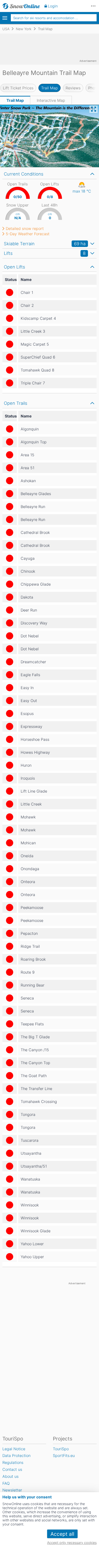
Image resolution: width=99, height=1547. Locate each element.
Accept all (62, 1534)
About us (10, 1476)
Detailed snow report (25, 228)
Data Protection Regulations (16, 1459)
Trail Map (49, 88)
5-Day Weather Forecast (28, 234)
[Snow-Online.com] (21, 6)
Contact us (12, 1469)
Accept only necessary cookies (72, 1543)
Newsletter (12, 1490)
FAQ (6, 1483)
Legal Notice (13, 1448)
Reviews (73, 88)
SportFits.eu (64, 1455)
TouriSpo (61, 1448)
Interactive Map (51, 100)
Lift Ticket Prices (18, 88)
